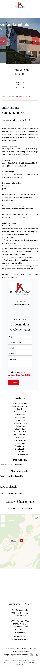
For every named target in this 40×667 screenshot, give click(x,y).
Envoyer (13, 382)
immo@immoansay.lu (21, 304)
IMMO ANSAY (20, 624)
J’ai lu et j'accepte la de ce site (20, 375)
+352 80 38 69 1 (21, 301)
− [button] (3, 520)
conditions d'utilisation (23, 662)
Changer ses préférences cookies (15, 654)
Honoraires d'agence (21, 651)
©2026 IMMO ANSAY (12, 648)
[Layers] (36, 517)
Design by (36, 654)
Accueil (3, 96)
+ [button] (3, 517)
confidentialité (8, 662)
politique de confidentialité (19, 375)
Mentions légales (29, 648)
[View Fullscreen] (3, 525)
